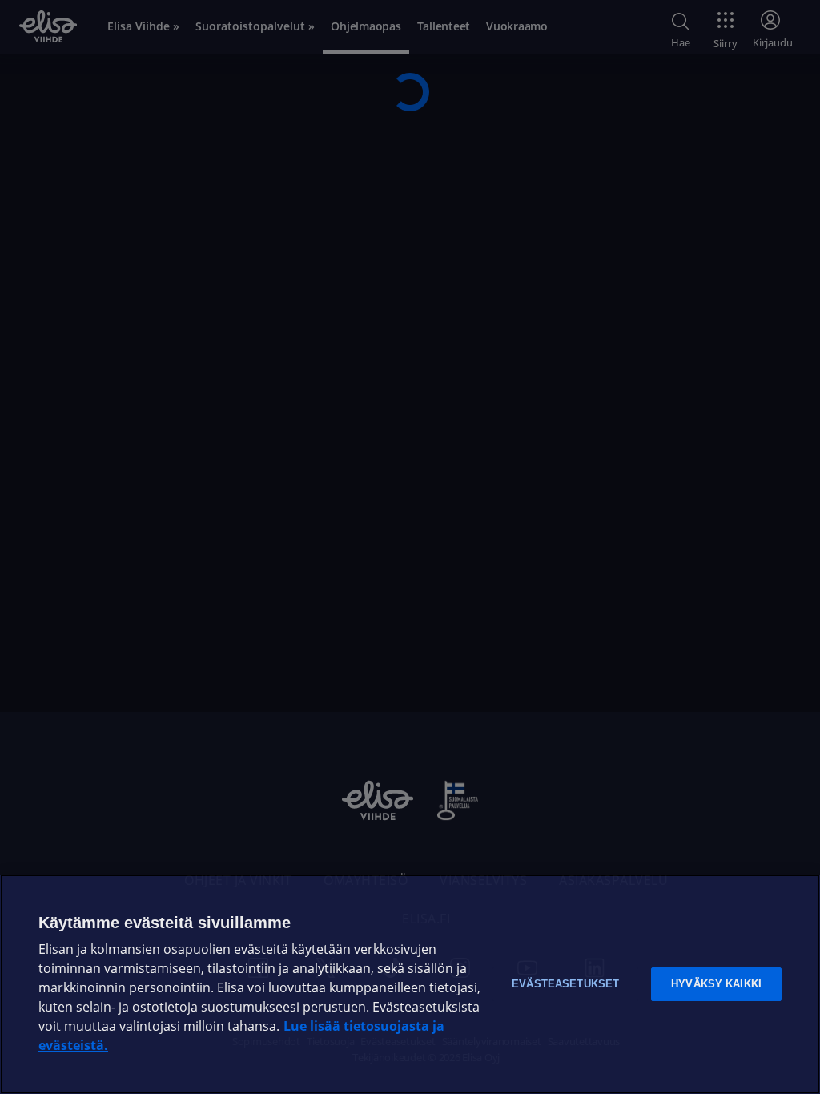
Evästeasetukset (565, 984)
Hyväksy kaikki (716, 984)
